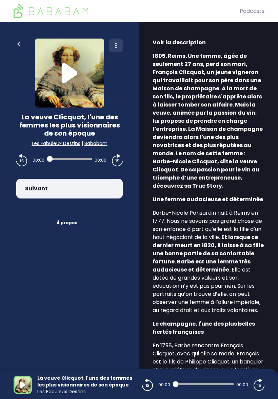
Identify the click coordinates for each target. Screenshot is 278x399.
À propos (67, 223)
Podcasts (252, 11)
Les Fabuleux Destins (56, 143)
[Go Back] (18, 43)
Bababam (95, 143)
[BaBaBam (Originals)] (127, 11)
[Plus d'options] (116, 45)
